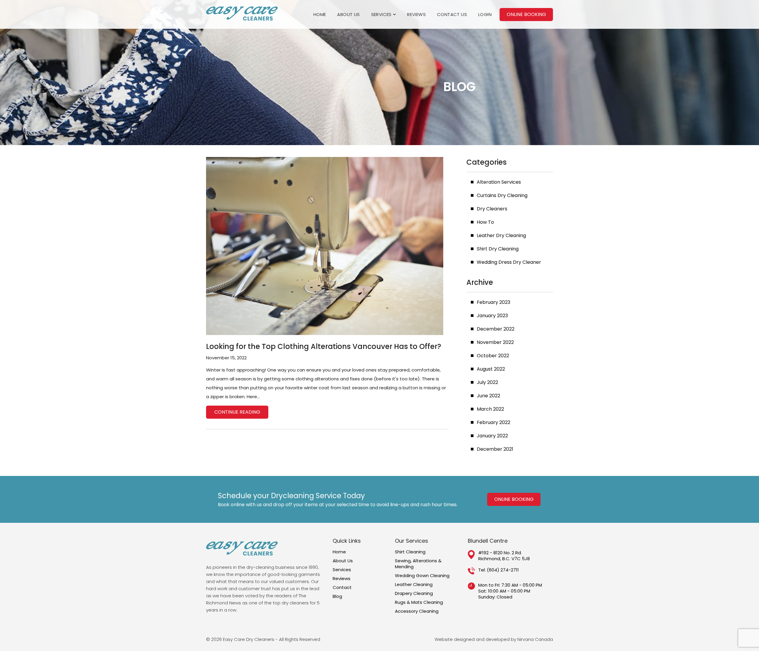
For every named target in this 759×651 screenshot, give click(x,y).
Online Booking (526, 14)
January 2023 (492, 315)
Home (319, 14)
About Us (348, 14)
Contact (342, 587)
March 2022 (490, 409)
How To (485, 222)
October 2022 (493, 355)
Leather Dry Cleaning (501, 235)
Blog (337, 596)
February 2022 (493, 422)
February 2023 (493, 302)
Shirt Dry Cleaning (498, 248)
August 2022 (491, 369)
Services (381, 14)
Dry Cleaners (492, 208)
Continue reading (237, 412)
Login (485, 14)
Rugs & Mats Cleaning (419, 602)
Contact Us (452, 14)
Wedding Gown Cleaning (422, 576)
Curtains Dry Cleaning (502, 195)
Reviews (416, 14)
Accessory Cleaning (417, 611)
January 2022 (492, 435)
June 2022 (488, 395)
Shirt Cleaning (410, 552)
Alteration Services (499, 182)
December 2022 (495, 329)
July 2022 (487, 382)
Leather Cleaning (414, 585)
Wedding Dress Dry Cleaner (509, 262)
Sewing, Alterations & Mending (418, 564)
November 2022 (495, 342)
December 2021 (495, 449)
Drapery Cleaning (414, 593)
